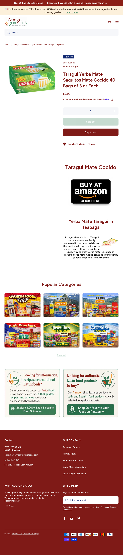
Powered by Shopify (31, 534)
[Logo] (15, 21)
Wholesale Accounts (73, 460)
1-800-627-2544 (12, 459)
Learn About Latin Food (74, 473)
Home (6, 45)
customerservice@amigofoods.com (21, 454)
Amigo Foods (17, 534)
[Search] (7, 32)
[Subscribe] (114, 500)
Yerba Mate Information (74, 467)
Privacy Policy (69, 453)
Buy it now (91, 132)
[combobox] (61, 32)
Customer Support (72, 447)
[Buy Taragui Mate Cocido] (90, 191)
